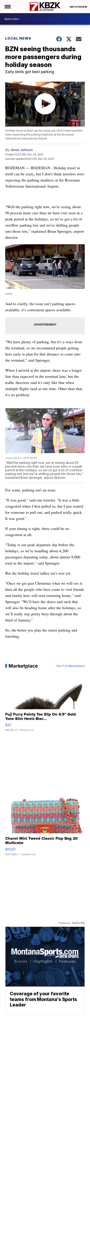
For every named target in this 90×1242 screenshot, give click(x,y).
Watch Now (77, 6)
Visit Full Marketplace (70, 665)
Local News (18, 38)
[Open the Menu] (7, 6)
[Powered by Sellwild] (78, 922)
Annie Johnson (22, 150)
